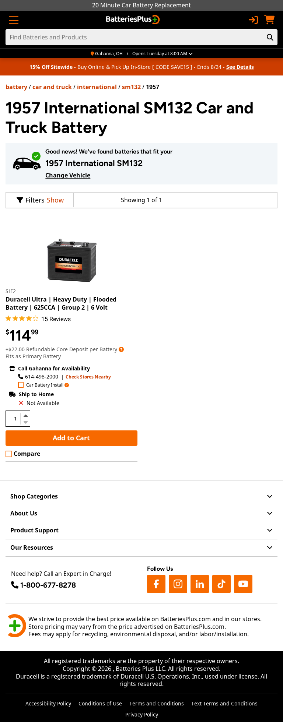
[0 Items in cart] (269, 20)
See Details (240, 66)
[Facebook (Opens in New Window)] (156, 584)
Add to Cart (71, 437)
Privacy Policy (141, 714)
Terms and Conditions (156, 703)
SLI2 (11, 291)
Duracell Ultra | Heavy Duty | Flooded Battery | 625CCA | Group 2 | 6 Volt (61, 303)
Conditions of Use (100, 703)
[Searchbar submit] (270, 37)
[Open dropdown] (121, 349)
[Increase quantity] (25, 416)
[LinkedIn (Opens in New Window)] (200, 584)
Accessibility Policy (48, 703)
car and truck (52, 87)
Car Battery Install (44, 385)
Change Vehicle (67, 175)
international (97, 87)
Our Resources (31, 547)
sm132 (131, 87)
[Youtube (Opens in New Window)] (243, 584)
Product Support (34, 530)
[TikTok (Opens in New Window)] (221, 584)
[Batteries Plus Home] (133, 20)
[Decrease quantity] (25, 422)
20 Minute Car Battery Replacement (141, 5)
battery (16, 87)
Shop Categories (34, 496)
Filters (35, 200)
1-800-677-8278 (48, 585)
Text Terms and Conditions (224, 703)
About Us (23, 513)
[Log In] (253, 20)
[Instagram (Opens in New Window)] (178, 584)
